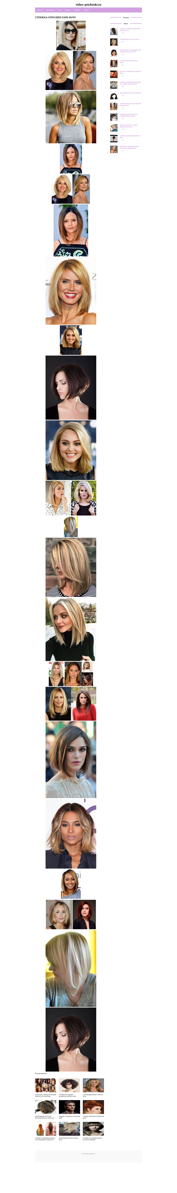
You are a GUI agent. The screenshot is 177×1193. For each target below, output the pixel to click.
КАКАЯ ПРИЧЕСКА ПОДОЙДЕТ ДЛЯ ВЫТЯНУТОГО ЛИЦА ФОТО (130, 51)
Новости (40, 10)
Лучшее (86, 10)
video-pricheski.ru (88, 4)
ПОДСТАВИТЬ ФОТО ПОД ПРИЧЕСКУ (131, 93)
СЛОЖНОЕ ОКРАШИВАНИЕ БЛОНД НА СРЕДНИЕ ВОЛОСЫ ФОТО (130, 83)
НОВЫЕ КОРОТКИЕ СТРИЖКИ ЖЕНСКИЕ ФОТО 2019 (129, 126)
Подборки (77, 10)
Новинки (67, 10)
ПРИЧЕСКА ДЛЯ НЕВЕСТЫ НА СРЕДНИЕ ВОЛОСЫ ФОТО (129, 115)
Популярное (50, 10)
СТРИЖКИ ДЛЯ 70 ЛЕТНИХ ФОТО (129, 39)
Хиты (59, 10)
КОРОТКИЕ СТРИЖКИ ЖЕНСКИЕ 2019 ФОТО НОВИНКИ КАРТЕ (129, 147)
